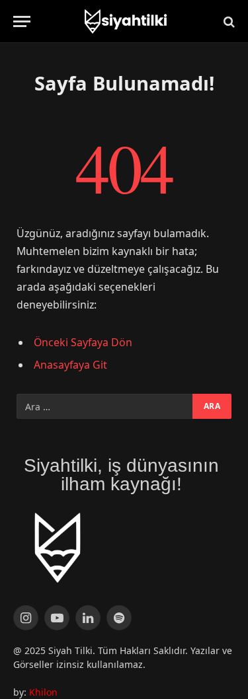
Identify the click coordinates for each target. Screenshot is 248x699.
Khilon (43, 692)
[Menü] (21, 21)
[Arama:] (105, 406)
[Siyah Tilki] (124, 21)
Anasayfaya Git (70, 364)
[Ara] (228, 21)
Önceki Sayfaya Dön (83, 342)
